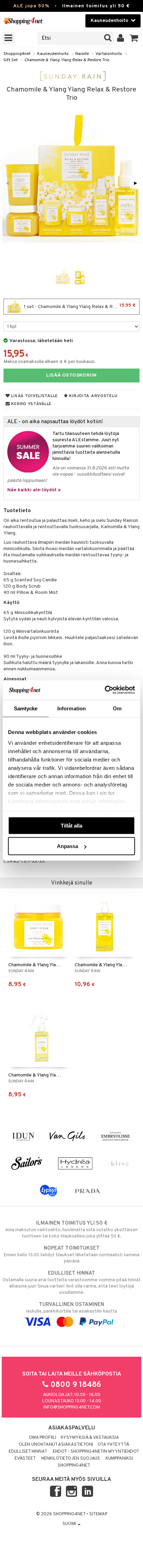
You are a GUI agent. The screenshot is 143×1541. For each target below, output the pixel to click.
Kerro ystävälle (31, 404)
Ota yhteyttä (113, 1444)
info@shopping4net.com (71, 1407)
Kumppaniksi (119, 1458)
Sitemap (98, 1514)
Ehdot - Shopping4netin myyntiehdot (96, 1451)
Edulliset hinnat (28, 1451)
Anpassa (67, 846)
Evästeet (25, 1458)
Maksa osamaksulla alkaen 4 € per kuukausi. (49, 362)
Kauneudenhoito (53, 54)
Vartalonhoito (108, 54)
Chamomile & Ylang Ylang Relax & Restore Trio (66, 60)
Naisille (82, 54)
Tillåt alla (71, 825)
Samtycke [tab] (26, 708)
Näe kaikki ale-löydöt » (34, 490)
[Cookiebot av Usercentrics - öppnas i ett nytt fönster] (104, 690)
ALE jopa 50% (31, 6)
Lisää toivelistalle (34, 396)
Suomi (69, 1524)
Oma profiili (42, 1438)
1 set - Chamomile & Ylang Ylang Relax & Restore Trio (79, 306)
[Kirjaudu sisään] (120, 38)
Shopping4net (17, 54)
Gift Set (10, 60)
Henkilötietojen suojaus (70, 1458)
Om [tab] (117, 708)
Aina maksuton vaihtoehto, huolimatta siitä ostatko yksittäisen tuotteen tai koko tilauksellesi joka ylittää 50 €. (71, 1229)
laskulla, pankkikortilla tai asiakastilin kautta (71, 1307)
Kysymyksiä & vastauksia (90, 1438)
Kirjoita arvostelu (93, 396)
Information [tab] (71, 708)
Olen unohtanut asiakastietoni (56, 1444)
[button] (134, 38)
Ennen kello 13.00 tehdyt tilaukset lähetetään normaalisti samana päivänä (72, 1254)
